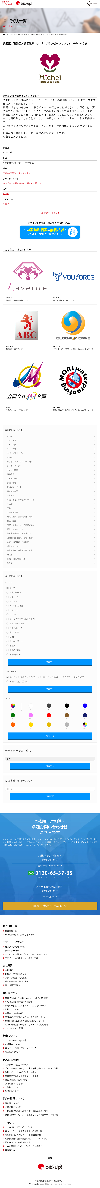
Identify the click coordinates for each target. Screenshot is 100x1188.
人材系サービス (13, 478)
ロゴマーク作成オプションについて (20, 1048)
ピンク (30, 718)
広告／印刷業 (12, 512)
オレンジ (13, 728)
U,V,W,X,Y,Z (79, 677)
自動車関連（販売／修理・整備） (20, 538)
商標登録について (13, 1107)
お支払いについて (13, 1052)
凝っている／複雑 (17, 623)
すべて (9, 436)
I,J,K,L (44, 677)
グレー (48, 709)
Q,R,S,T (66, 677)
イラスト (13, 601)
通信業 (9, 555)
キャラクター (15, 655)
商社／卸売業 (12, 491)
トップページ (9, 34)
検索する (50, 662)
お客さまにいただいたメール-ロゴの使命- (23, 1135)
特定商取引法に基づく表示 (17, 981)
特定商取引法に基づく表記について (50, 1181)
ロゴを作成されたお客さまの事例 (19, 934)
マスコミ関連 (12, 470)
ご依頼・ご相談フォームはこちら (50, 905)
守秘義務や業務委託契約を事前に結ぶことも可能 (26, 1111)
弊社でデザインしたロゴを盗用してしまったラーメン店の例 (31, 1114)
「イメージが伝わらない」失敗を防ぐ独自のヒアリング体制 (31, 1068)
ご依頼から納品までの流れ (17, 1064)
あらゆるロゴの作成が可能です (18, 1002)
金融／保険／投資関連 (16, 559)
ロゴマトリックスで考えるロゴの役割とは (23, 1131)
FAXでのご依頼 (11, 1091)
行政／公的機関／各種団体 (18, 542)
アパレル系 (11, 440)
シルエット (14, 610)
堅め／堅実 (14, 632)
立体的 (12, 637)
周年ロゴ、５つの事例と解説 (17, 1142)
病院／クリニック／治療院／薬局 (20, 525)
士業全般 (10, 495)
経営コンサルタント (15, 529)
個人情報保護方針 (13, 985)
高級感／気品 (15, 650)
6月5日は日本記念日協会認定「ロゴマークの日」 (26, 1138)
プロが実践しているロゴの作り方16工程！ (23, 1146)
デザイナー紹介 (12, 950)
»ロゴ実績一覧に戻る (50, 213)
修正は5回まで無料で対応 (16, 1080)
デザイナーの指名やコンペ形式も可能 (21, 958)
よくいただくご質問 (14, 1028)
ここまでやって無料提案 (16, 1040)
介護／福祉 (11, 483)
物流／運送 (11, 521)
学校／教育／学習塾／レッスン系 (20, 500)
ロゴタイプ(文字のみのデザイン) (23, 619)
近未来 (12, 646)
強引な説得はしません (15, 1083)
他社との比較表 (12, 1009)
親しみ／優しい (16, 641)
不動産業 (10, 474)
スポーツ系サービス (15, 453)
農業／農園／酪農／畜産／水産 (20, 550)
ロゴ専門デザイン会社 (7, 3)
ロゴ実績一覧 (19, 34)
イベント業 (11, 445)
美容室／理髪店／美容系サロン (20, 533)
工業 (9, 508)
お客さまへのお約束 (14, 1013)
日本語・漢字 (15, 682)
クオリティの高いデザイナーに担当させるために (26, 954)
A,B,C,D (23, 677)
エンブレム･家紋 (16, 606)
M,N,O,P (54, 677)
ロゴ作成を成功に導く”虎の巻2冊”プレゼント (25, 1021)
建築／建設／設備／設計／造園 (20, 517)
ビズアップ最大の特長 (15, 947)
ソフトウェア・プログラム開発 (20, 462)
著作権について (12, 1103)
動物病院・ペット (14, 487)
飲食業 (9, 563)
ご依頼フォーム (12, 1087)
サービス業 (11, 449)
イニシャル (14, 597)
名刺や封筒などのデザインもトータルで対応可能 (26, 1024)
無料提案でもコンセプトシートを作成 (21, 1076)
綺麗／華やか (15, 592)
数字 (27, 682)
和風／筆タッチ (16, 628)
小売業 (9, 504)
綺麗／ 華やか (19, 183)
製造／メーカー (13, 546)
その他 (9, 457)
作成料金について (13, 1044)
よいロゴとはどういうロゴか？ (18, 1127)
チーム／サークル (14, 466)
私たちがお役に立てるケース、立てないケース (25, 1005)
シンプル (13, 615)
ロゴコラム (10, 1150)
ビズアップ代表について (16, 974)
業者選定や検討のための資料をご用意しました (25, 1017)
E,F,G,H (34, 677)
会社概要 (9, 970)
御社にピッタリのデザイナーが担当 (20, 1072)
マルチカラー (84, 728)
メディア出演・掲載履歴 (16, 978)
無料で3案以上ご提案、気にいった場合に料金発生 (27, 998)
